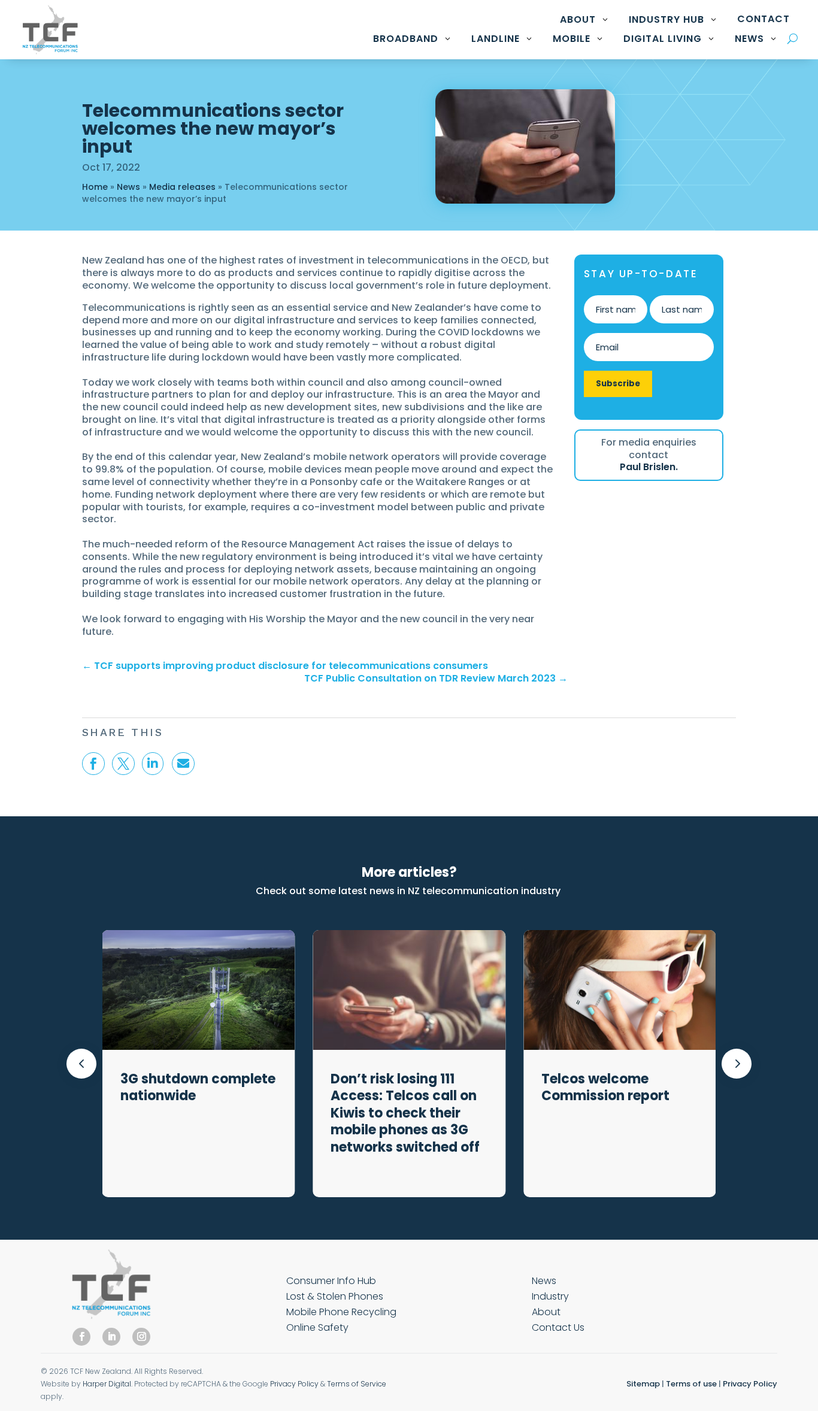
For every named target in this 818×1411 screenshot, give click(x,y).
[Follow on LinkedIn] (111, 1336)
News (128, 187)
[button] (737, 1064)
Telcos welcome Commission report (605, 1088)
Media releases (182, 187)
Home (95, 187)
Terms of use (691, 1383)
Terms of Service (356, 1384)
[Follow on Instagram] (141, 1336)
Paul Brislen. (649, 467)
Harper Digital (107, 1384)
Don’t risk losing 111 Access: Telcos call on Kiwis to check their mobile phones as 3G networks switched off (407, 1113)
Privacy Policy (294, 1384)
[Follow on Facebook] (81, 1336)
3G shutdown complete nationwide (197, 1088)
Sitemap (643, 1383)
